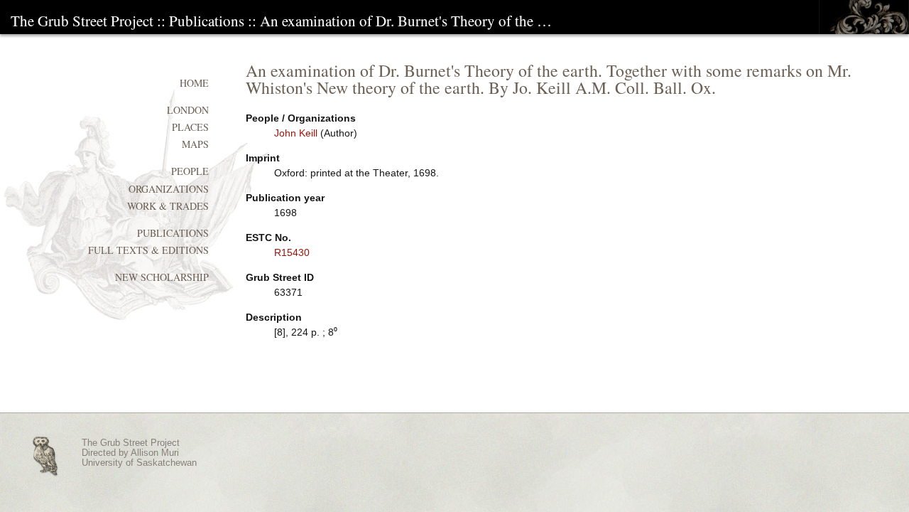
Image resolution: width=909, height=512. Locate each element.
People (190, 171)
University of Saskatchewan (139, 463)
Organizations (169, 189)
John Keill (295, 133)
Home (194, 83)
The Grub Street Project (82, 21)
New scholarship (162, 277)
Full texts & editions (148, 250)
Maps (195, 144)
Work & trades (168, 206)
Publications (206, 21)
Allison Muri (155, 453)
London (188, 110)
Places (190, 127)
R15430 (292, 252)
